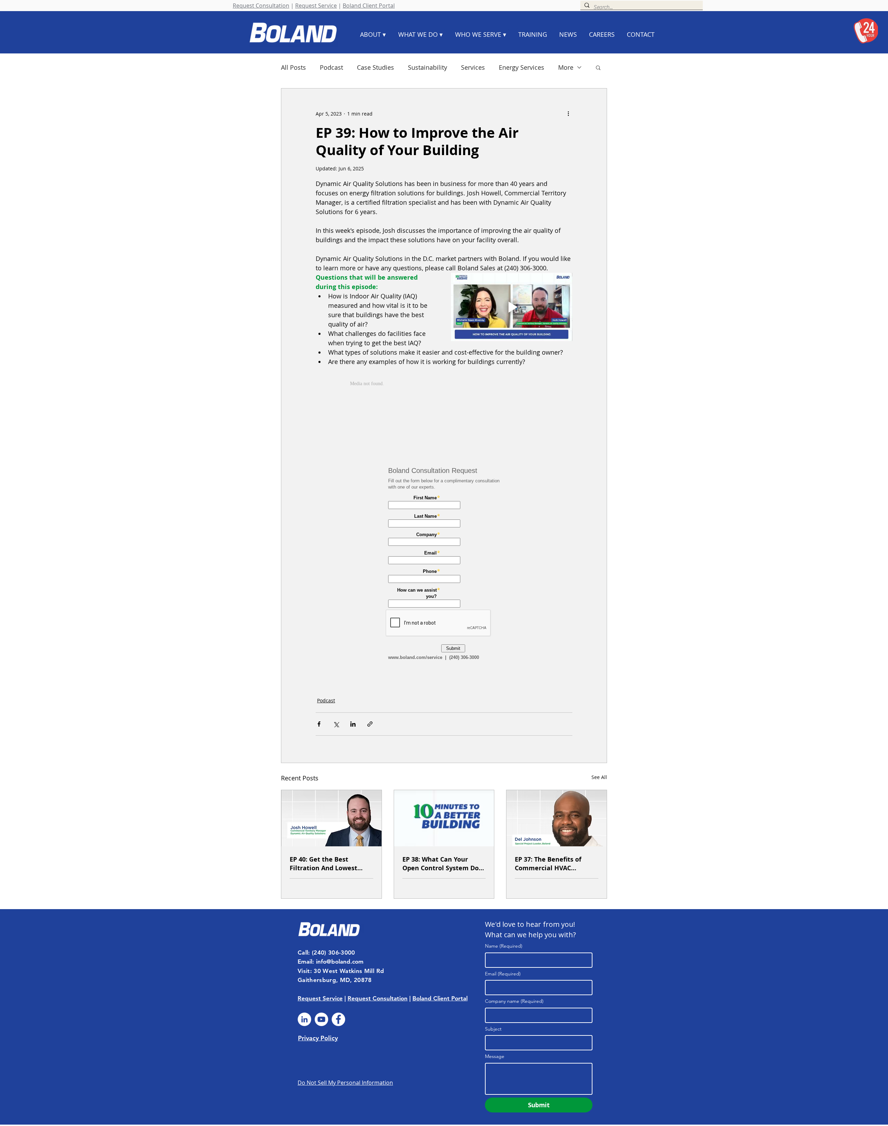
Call (303, 952)
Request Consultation (261, 5)
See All (599, 777)
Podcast (331, 67)
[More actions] (568, 113)
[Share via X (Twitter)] (336, 724)
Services (473, 67)
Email (503, 974)
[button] (598, 67)
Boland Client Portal (369, 5)
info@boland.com (340, 961)
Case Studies (375, 67)
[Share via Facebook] (319, 724)
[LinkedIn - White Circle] (304, 1019)
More (565, 67)
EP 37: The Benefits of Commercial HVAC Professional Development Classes (556, 863)
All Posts (293, 67)
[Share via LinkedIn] (353, 724)
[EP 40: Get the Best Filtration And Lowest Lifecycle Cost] (331, 818)
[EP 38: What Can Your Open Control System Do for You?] (444, 818)
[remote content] (444, 413)
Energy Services (521, 67)
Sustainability (427, 67)
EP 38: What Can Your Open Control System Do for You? (440, 863)
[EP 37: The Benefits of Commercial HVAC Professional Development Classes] (556, 818)
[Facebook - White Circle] (338, 1019)
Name (503, 946)
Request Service (316, 5)
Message (494, 1056)
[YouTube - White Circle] (321, 1019)
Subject (493, 1029)
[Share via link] (370, 724)
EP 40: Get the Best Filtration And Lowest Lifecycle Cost (323, 863)
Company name (514, 1001)
